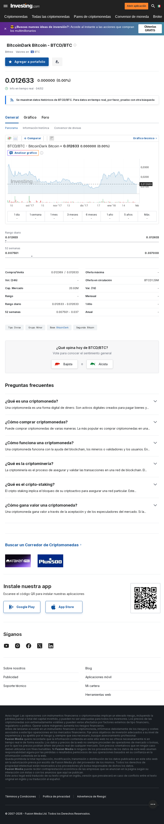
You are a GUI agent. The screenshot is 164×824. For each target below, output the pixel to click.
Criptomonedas (16, 16)
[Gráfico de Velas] (9, 138)
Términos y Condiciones (20, 796)
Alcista (103, 364)
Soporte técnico (14, 686)
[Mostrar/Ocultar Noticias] (51, 138)
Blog (88, 668)
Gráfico (30, 117)
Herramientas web (98, 694)
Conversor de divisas (67, 128)
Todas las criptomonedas (51, 16)
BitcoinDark (62, 327)
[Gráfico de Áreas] (15, 138)
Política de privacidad (56, 796)
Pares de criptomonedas (92, 16)
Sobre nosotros (14, 668)
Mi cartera (92, 686)
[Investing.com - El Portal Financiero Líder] (25, 6)
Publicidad (10, 677)
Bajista (67, 364)
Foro (45, 117)
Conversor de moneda (132, 16)
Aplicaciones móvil (98, 677)
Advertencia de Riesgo (91, 796)
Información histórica (36, 128)
